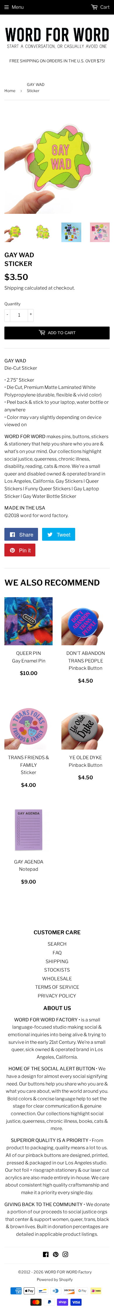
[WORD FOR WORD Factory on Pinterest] (56, 1255)
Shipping (14, 288)
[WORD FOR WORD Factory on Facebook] (46, 1255)
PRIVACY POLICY (57, 996)
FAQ (57, 953)
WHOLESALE (57, 978)
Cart (104, 7)
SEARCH (57, 944)
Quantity (12, 303)
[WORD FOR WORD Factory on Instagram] (65, 1255)
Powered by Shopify (55, 1279)
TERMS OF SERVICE (57, 987)
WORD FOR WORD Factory (68, 1272)
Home (9, 90)
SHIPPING (57, 961)
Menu (18, 7)
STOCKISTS (57, 970)
